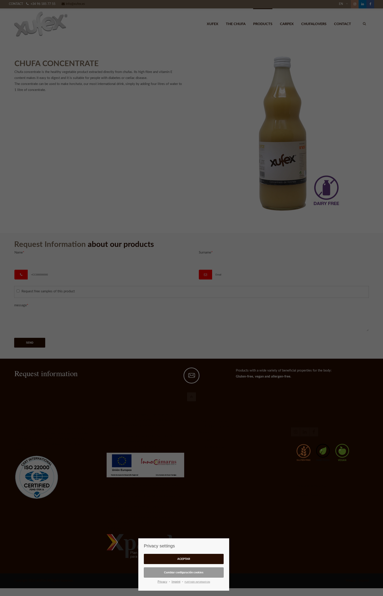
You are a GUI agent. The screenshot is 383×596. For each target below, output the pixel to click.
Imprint (176, 581)
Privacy (162, 581)
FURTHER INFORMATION (197, 582)
